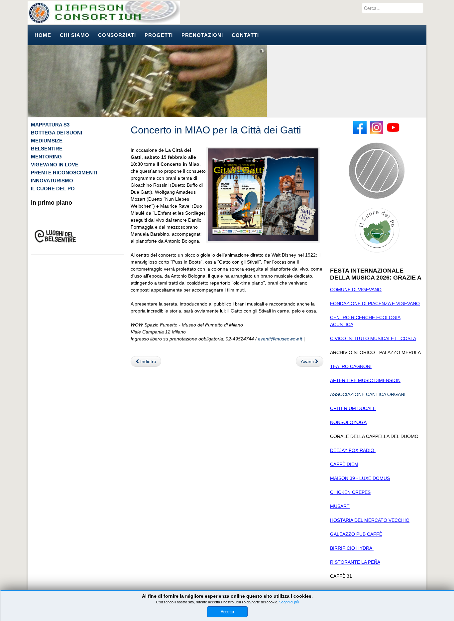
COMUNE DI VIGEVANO (356, 289)
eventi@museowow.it (280, 338)
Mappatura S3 (50, 124)
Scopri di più (289, 602)
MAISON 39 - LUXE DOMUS (360, 478)
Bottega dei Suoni (56, 132)
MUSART (340, 506)
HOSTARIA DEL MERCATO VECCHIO (369, 520)
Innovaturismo (52, 180)
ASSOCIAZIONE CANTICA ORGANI (367, 394)
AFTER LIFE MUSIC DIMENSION (365, 380)
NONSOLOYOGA (348, 422)
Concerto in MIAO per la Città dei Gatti (216, 129)
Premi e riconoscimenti (64, 172)
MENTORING (46, 156)
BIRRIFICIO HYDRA (352, 548)
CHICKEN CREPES (350, 492)
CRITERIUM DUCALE (353, 408)
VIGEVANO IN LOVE (54, 164)
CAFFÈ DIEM (344, 464)
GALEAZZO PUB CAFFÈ (356, 534)
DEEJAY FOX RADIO (353, 450)
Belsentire (46, 148)
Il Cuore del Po (53, 188)
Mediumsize (46, 140)
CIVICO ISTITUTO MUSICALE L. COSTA (373, 338)
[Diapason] (104, 12)
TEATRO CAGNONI (351, 366)
